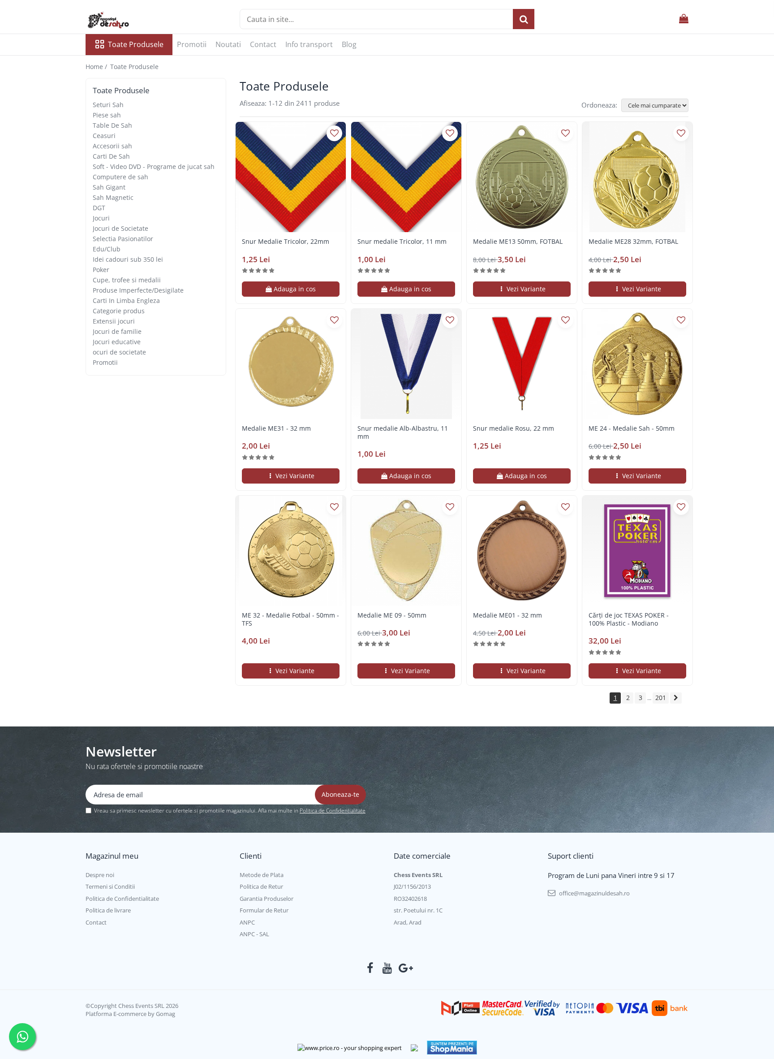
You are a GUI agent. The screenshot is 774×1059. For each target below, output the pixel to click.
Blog (349, 44)
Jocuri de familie (117, 331)
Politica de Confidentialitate (333, 810)
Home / (97, 66)
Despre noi (100, 875)
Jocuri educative (117, 341)
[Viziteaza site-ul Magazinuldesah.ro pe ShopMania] (452, 1048)
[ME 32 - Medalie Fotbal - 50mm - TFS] (291, 551)
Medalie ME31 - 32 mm (276, 428)
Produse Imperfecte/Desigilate (138, 290)
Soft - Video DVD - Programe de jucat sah (154, 166)
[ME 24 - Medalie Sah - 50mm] (637, 364)
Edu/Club (106, 249)
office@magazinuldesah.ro (594, 893)
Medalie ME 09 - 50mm (391, 615)
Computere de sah (120, 177)
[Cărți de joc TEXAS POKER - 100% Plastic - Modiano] (637, 551)
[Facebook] (370, 968)
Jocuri (101, 218)
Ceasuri (104, 135)
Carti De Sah (111, 156)
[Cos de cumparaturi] (683, 19)
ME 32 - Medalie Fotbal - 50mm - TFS (290, 619)
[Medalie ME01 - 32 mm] (522, 551)
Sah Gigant (109, 187)
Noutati (228, 44)
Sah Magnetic (113, 197)
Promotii (191, 44)
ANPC (247, 922)
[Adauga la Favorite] (334, 133)
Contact (263, 44)
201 (660, 697)
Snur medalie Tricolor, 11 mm (402, 242)
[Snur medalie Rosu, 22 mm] (522, 364)
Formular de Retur (264, 910)
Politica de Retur (261, 886)
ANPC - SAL (254, 934)
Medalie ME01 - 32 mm (507, 615)
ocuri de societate (119, 352)
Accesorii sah (112, 146)
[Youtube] (387, 968)
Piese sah (107, 115)
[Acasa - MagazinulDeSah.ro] (130, 20)
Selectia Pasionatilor (123, 238)
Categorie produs (119, 311)
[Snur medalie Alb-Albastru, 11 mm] (406, 364)
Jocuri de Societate (120, 228)
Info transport (309, 44)
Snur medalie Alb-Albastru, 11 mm (402, 432)
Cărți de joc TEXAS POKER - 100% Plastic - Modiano (629, 619)
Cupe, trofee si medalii (127, 280)
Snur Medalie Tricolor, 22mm (285, 242)
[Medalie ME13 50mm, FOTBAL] (522, 177)
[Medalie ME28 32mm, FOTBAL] (637, 177)
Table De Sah (112, 125)
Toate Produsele (135, 44)
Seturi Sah (108, 104)
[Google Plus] (404, 968)
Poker (101, 269)
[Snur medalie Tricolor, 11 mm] (406, 177)
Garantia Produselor (266, 899)
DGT (99, 207)
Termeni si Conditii (110, 886)
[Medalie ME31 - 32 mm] (291, 364)
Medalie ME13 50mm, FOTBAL (518, 242)
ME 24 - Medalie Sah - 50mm (632, 428)
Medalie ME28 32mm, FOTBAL (633, 242)
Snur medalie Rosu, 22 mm (513, 428)
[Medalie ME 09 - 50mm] (406, 551)
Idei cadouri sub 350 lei (128, 259)
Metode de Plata (262, 875)
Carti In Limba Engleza (126, 300)
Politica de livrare (108, 910)
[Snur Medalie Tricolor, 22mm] (291, 177)
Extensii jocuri (114, 321)
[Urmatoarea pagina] (676, 698)
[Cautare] (523, 19)
